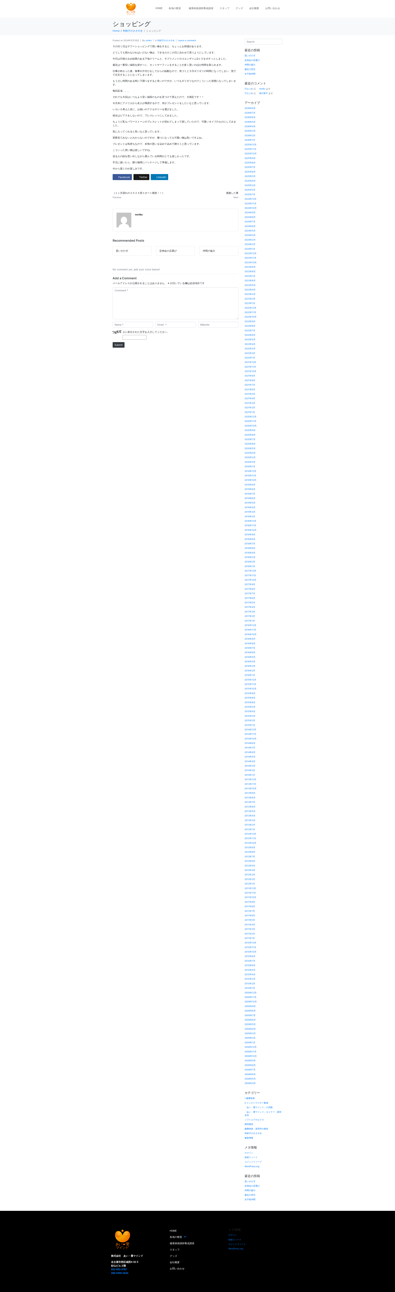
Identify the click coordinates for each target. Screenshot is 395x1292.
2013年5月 (250, 811)
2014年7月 (250, 747)
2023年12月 (250, 253)
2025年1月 (250, 194)
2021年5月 (250, 394)
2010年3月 (250, 979)
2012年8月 (250, 852)
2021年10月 (250, 371)
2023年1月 (250, 303)
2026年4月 (250, 126)
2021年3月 (250, 403)
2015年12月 (250, 679)
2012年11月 (250, 838)
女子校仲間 (250, 73)
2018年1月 (250, 566)
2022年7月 (250, 330)
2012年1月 (250, 883)
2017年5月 (250, 602)
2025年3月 (250, 185)
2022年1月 (250, 357)
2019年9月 (250, 484)
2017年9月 (250, 584)
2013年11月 (250, 784)
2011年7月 (250, 911)
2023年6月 (250, 280)
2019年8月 (250, 489)
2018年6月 (250, 548)
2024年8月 (250, 217)
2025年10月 (251, 153)
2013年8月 (250, 797)
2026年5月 (250, 122)
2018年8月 (250, 539)
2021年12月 (250, 362)
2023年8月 (250, 271)
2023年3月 (250, 294)
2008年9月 (250, 1060)
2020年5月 (250, 448)
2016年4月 (250, 661)
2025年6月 (250, 171)
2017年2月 (250, 616)
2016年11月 (250, 629)
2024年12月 (250, 199)
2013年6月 (250, 806)
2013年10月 (250, 788)
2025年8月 (250, 162)
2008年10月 (251, 1056)
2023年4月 (250, 289)
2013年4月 (250, 815)
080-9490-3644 (119, 1273)
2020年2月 (250, 462)
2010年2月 (250, 983)
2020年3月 (250, 457)
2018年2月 (250, 561)
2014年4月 (250, 761)
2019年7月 (250, 493)
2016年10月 (250, 634)
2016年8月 (250, 643)
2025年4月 (250, 180)
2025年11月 (250, 149)
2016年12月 (250, 625)
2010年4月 (250, 974)
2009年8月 (250, 1010)
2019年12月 (250, 471)
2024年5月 (250, 230)
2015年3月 (250, 716)
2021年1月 (250, 412)
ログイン (249, 1152)
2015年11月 (250, 684)
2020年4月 (250, 452)
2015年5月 (250, 706)
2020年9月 (250, 430)
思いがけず (250, 55)
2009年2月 (250, 1037)
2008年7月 (250, 1069)
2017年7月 (250, 593)
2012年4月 (250, 870)
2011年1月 (250, 938)
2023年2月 (250, 298)
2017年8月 (250, 589)
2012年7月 (250, 856)
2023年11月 (250, 257)
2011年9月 (250, 902)
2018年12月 (250, 521)
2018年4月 (250, 552)
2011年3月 (250, 929)
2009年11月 (250, 997)
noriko (149, 40)
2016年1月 (250, 675)
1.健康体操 (250, 1098)
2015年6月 (250, 702)
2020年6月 (250, 443)
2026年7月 (250, 112)
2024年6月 (250, 226)
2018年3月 (250, 557)
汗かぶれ (249, 88)
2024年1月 (250, 249)
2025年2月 (250, 189)
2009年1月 (250, 1042)
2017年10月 (250, 579)
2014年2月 (250, 770)
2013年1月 (250, 829)
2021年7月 (250, 384)
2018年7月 (250, 543)
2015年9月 (250, 693)
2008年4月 (250, 1083)
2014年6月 (250, 752)
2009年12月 (251, 992)
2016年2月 (250, 670)
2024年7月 (250, 221)
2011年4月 (250, 924)
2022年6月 (250, 335)
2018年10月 (250, 530)
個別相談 (249, 1124)
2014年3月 (250, 765)
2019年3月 (250, 511)
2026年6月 (250, 117)
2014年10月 (250, 738)
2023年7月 (250, 276)
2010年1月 (250, 988)
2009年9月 (250, 1006)
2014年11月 (250, 734)
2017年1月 (250, 620)
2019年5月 (250, 502)
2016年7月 (250, 648)
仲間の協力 (250, 64)
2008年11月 (250, 1051)
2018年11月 (250, 525)
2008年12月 (251, 1047)
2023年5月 (250, 285)
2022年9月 (250, 321)
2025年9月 (250, 158)
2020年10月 (251, 425)
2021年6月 (250, 389)
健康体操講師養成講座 (201, 8)
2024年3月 (250, 239)
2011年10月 (250, 897)
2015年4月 (250, 711)
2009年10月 (251, 1001)
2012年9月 (250, 847)
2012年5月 (250, 865)
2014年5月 (250, 756)
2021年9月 (250, 375)
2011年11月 (250, 892)
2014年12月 (250, 729)
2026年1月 (250, 140)
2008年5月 (250, 1078)
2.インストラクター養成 (256, 1102)
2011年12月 (250, 888)
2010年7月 (250, 960)
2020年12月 (250, 416)
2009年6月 (250, 1019)
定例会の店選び (252, 60)
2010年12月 (250, 942)
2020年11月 (250, 421)
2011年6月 (250, 915)
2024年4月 (250, 235)
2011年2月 (250, 933)
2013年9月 (250, 793)
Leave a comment (187, 40)
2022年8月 (250, 326)
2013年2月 (250, 824)
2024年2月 (250, 244)
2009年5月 (250, 1024)
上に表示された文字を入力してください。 (146, 331)
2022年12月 (250, 307)
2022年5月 (250, 339)
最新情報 (249, 1137)
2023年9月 (250, 267)
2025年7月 (250, 167)
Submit (118, 344)
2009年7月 (250, 1015)
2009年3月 (250, 1033)
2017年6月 (250, 598)
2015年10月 (250, 688)
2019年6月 (250, 498)
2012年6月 (250, 861)
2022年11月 (250, 312)
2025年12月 (250, 144)
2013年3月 (250, 820)
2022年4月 (250, 344)
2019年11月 (250, 475)
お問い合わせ (272, 8)
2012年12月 (250, 833)
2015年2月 (250, 720)
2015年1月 (250, 725)
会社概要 (254, 8)
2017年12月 (250, 570)
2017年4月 (250, 607)
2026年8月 (250, 108)
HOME (159, 8)
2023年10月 (251, 262)
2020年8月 (250, 434)
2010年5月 (250, 970)
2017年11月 (250, 575)
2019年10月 (250, 480)
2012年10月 (250, 843)
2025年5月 (250, 176)
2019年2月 (250, 516)
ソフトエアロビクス (254, 1119)
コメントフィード (253, 1161)
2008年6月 (250, 1074)
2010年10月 (250, 951)
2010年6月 (250, 965)
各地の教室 (175, 8)
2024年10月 (251, 208)
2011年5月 (250, 920)
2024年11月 (250, 203)
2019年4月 (250, 507)
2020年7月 (250, 439)
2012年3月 (250, 874)
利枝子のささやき (166, 40)
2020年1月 (250, 466)
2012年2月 (250, 879)
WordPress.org (252, 1166)
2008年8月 (250, 1065)
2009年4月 (250, 1029)
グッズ (239, 8)
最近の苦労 (250, 69)
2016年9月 (250, 638)
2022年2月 (250, 353)
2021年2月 (250, 407)
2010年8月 (250, 956)
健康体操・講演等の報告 (256, 1128)
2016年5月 (250, 657)
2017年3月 (250, 611)
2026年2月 (250, 135)
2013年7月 (250, 802)
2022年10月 (250, 316)
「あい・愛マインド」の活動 (259, 1107)
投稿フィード (251, 1157)
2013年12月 (250, 779)
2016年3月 (250, 666)
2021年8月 (250, 380)
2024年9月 (250, 212)
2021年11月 (250, 366)
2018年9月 (250, 534)
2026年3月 (250, 130)
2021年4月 (250, 398)
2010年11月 (250, 947)
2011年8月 (250, 906)
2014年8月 (250, 743)
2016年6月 (250, 652)
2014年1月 (250, 775)
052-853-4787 (119, 1269)
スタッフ (224, 8)
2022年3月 (250, 348)
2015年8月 (250, 697)
